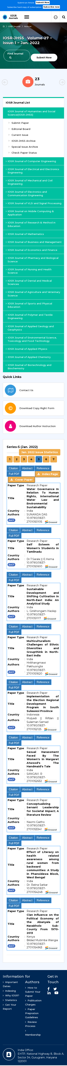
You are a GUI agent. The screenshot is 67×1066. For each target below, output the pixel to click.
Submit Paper (20, 122)
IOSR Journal (14, 26)
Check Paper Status (24, 152)
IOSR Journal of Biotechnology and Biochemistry (29, 366)
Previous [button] (11, 83)
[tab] (33, 699)
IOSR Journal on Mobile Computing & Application (31, 213)
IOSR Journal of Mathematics (26, 234)
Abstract (27, 468)
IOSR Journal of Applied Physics (27, 348)
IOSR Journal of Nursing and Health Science (30, 271)
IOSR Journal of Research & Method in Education (31, 224)
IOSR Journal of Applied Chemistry (29, 357)
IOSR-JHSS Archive (24, 140)
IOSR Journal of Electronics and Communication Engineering (27, 193)
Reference (43, 468)
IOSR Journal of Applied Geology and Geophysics (31, 328)
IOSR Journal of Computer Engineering (32, 161)
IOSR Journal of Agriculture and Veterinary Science (34, 293)
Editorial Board (21, 128)
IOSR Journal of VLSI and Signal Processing (34, 203)
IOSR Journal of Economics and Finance (32, 249)
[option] (33, 4)
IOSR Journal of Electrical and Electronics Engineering (33, 171)
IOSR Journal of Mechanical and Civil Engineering (30, 182)
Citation (13, 468)
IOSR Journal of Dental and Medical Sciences (30, 282)
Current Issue (20, 134)
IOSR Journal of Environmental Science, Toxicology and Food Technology (32, 339)
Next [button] (56, 83)
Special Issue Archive (25, 146)
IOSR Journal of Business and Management (35, 241)
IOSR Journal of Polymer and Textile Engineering (30, 316)
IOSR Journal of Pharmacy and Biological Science (33, 259)
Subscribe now (51, 7)
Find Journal (15, 53)
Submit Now (42, 2)
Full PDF (14, 473)
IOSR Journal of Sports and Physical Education (30, 305)
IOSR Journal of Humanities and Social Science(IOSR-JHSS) (31, 113)
